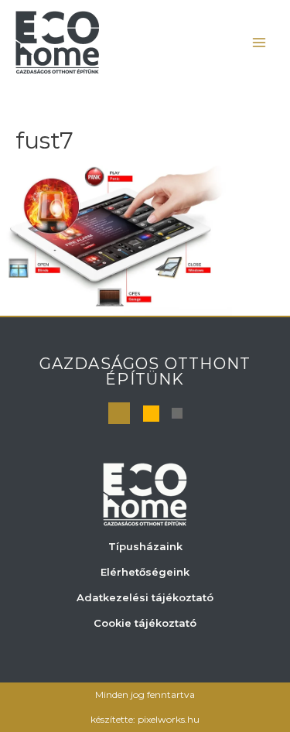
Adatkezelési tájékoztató (145, 597)
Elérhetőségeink (145, 572)
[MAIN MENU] (259, 42)
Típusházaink (145, 546)
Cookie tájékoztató (145, 623)
